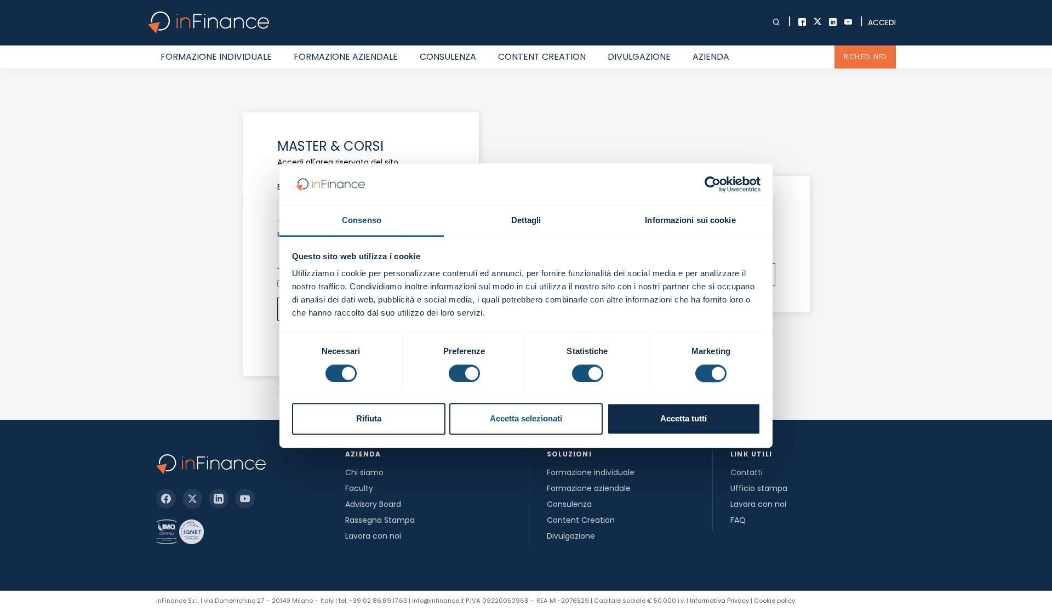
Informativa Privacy (719, 600)
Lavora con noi (373, 535)
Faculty (359, 488)
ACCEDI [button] (882, 22)
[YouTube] (245, 499)
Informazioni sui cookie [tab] (690, 220)
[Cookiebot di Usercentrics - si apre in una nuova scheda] (713, 184)
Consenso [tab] (361, 220)
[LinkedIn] (218, 499)
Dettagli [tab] (526, 220)
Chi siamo (364, 472)
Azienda (711, 56)
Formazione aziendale (346, 56)
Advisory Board (373, 504)
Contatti (746, 472)
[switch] (464, 373)
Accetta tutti (683, 419)
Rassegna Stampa (380, 520)
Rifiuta (368, 419)
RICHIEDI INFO (865, 56)
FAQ (738, 520)
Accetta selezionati (526, 419)
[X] (192, 499)
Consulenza (448, 56)
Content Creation (581, 520)
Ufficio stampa (758, 488)
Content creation (542, 56)
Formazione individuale (216, 56)
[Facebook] (166, 499)
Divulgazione (639, 56)
